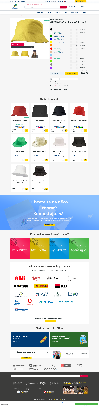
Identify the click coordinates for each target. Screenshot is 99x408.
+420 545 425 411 (47, 1)
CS (65, 1)
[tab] (51, 79)
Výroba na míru (40, 12)
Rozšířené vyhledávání (63, 9)
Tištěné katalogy (74, 12)
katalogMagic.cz (55, 383)
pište (56, 399)
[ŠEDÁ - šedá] (51, 64)
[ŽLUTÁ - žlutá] (51, 42)
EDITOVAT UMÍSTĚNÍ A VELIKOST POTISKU (21, 47)
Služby (65, 12)
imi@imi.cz (61, 1)
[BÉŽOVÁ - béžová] (51, 52)
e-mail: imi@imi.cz (16, 387)
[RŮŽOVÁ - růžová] (51, 58)
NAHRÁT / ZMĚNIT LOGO (17, 44)
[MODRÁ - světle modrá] (51, 55)
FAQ (40, 389)
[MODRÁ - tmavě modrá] (51, 39)
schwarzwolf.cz (55, 382)
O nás (49, 12)
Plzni (85, 382)
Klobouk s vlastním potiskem (56, 19)
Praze (79, 382)
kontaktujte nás (50, 224)
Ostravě (82, 382)
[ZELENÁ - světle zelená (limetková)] (51, 61)
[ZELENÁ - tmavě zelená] (51, 36)
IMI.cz (13, 15)
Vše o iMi (27, 382)
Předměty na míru (29, 384)
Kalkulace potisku (56, 73)
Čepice (26, 15)
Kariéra (40, 385)
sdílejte (63, 399)
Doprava (27, 389)
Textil (23, 15)
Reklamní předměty (18, 12)
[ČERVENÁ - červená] (51, 49)
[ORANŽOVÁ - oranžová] (51, 45)
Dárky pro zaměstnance (31, 383)
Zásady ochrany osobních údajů (67, 402)
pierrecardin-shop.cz (56, 385)
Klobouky (29, 15)
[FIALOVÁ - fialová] (51, 68)
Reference (57, 12)
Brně (72, 382)
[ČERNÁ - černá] (51, 29)
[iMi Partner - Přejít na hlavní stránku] (15, 6)
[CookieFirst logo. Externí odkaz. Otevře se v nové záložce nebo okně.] (1, 403)
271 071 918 (70, 353)
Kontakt (84, 12)
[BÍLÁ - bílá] (51, 33)
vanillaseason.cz (55, 384)
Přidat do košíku (71, 73)
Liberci (69, 383)
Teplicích (65, 383)
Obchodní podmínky (43, 382)
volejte (50, 399)
